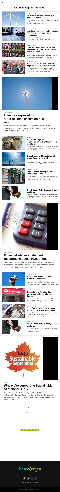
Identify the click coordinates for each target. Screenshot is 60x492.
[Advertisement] (30, 420)
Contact (35, 482)
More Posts (30, 407)
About (29, 482)
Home (24, 482)
